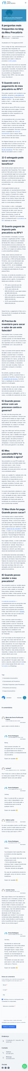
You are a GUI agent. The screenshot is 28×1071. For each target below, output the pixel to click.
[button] (24, 1066)
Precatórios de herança (9, 687)
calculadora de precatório (10, 678)
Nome (5, 985)
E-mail (5, 990)
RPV (3, 220)
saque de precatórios (9, 691)
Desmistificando (6, 38)
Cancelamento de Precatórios (11, 681)
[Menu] (25, 2)
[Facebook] (3, 1068)
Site (4, 995)
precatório (21, 218)
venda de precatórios (9, 601)
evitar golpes (12, 61)
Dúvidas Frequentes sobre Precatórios (13, 684)
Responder (23, 722)
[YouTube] (8, 1068)
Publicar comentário (9, 1026)
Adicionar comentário (9, 1006)
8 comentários (15, 38)
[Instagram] (5, 1068)
